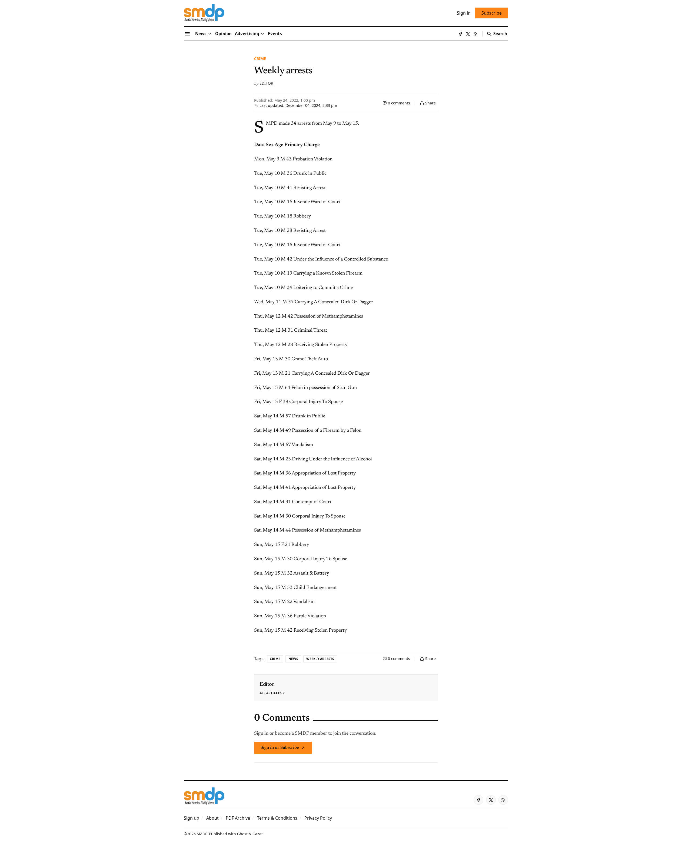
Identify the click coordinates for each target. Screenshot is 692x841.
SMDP (202, 833)
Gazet (257, 833)
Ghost (242, 833)
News (293, 659)
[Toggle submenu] (210, 34)
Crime (260, 58)
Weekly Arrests (320, 659)
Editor (266, 83)
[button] (247, 34)
